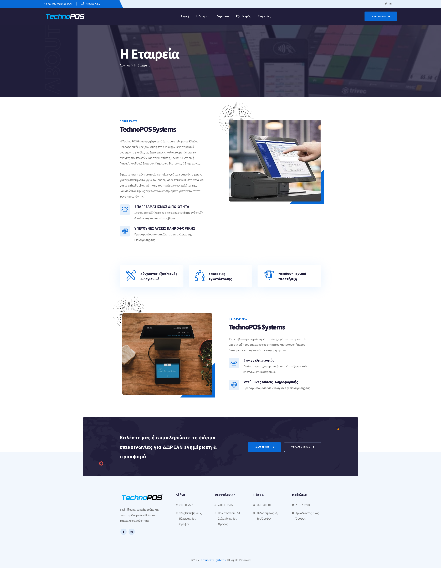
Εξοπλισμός (243, 16)
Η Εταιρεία (202, 16)
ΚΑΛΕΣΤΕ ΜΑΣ (262, 447)
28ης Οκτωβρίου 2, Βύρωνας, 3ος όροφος (190, 518)
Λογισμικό (223, 16)
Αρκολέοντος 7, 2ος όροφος (307, 515)
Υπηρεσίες (264, 16)
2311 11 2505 (225, 505)
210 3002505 (92, 4)
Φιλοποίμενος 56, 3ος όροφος (267, 515)
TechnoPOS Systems (212, 560)
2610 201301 (264, 505)
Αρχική (185, 16)
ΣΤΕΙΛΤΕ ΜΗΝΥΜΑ (300, 447)
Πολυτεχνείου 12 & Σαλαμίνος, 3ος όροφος (229, 518)
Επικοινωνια (379, 16)
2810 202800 (302, 505)
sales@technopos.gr (60, 4)
